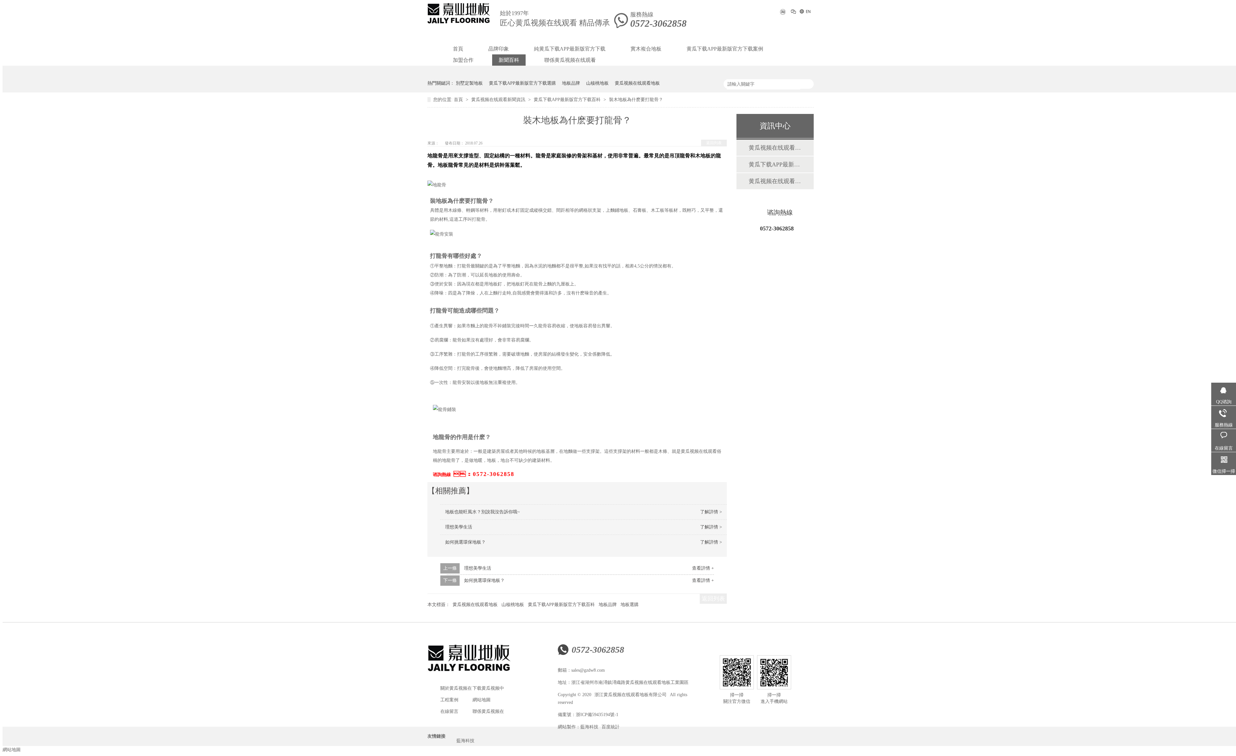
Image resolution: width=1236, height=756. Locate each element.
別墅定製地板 (469, 83)
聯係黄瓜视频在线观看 (570, 60)
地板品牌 (571, 83)
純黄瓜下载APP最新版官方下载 (569, 48)
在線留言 (449, 711)
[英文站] (804, 12)
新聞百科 (509, 60)
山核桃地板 (597, 83)
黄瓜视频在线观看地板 (637, 83)
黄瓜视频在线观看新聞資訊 (499, 99)
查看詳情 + (703, 568)
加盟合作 (463, 60)
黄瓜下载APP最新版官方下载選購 (522, 83)
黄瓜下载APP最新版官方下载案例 (725, 48)
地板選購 (630, 604)
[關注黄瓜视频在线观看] (793, 12)
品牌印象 (498, 48)
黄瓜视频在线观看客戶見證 (775, 181)
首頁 (458, 48)
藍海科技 (589, 726)
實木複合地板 (646, 48)
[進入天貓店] (782, 14)
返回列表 (714, 143)
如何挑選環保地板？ (484, 580)
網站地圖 (482, 699)
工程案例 (449, 699)
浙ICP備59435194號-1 (597, 714)
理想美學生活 (458, 527)
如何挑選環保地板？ (465, 542)
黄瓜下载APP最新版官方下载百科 (568, 99)
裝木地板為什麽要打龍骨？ (636, 99)
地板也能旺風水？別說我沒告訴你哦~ (482, 511)
